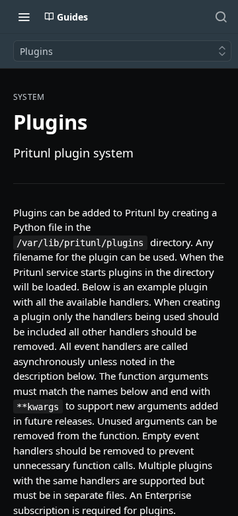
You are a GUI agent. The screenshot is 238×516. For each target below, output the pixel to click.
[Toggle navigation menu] (23, 16)
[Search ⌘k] (220, 16)
